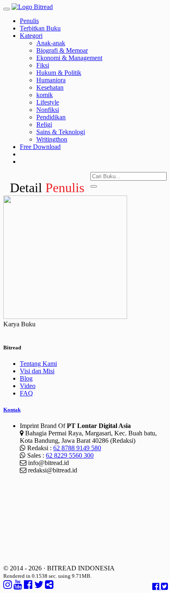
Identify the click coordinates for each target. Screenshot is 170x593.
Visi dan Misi (37, 370)
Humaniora (51, 80)
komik (44, 94)
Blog (26, 378)
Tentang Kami (38, 363)
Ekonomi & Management (69, 57)
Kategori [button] (31, 35)
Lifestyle (47, 102)
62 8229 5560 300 (70, 455)
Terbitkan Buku (40, 28)
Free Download (40, 146)
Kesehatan (50, 87)
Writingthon (51, 139)
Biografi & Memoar (62, 50)
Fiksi (42, 65)
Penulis (29, 20)
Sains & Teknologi (60, 131)
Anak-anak (50, 43)
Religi (44, 124)
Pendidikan (51, 117)
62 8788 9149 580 (77, 447)
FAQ (26, 393)
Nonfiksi (47, 109)
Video (27, 385)
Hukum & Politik (58, 72)
